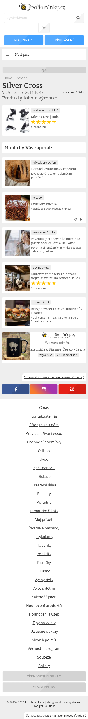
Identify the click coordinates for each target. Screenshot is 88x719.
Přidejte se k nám (44, 424)
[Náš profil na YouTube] (72, 389)
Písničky (44, 562)
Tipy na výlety (44, 622)
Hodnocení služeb (44, 614)
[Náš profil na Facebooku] (15, 389)
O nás (44, 407)
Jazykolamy (44, 536)
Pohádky (44, 553)
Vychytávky (44, 579)
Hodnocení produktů (44, 605)
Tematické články (44, 510)
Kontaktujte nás (44, 416)
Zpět (44, 70)
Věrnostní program (44, 648)
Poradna (44, 502)
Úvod (7, 78)
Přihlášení (64, 40)
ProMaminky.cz (34, 702)
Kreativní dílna (44, 485)
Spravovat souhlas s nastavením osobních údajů (56, 715)
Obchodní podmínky (44, 442)
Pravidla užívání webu (44, 433)
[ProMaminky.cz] (44, 7)
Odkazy (44, 450)
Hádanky (44, 545)
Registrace (23, 40)
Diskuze (44, 476)
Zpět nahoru (44, 467)
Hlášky (44, 571)
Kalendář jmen (44, 596)
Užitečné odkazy (44, 631)
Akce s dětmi (44, 588)
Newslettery (44, 687)
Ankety (44, 665)
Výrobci (22, 78)
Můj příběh (44, 519)
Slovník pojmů (44, 639)
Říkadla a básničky (44, 528)
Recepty (44, 493)
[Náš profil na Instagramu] (44, 389)
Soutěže (44, 657)
